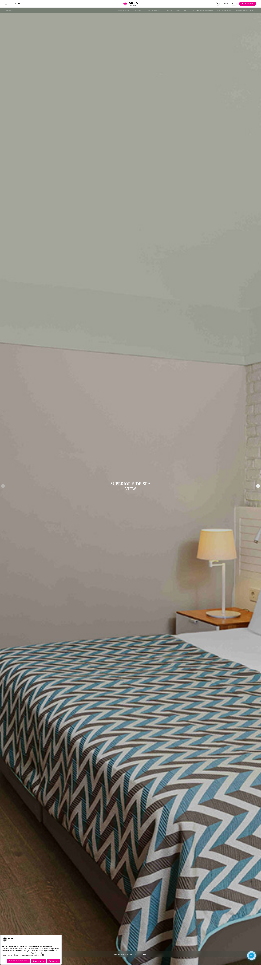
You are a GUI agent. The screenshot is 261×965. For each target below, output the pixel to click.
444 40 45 (224, 4)
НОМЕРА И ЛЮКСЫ (123, 10)
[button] (258, 486)
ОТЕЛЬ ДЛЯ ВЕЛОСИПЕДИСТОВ (245, 10)
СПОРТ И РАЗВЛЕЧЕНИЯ (224, 10)
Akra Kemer (9, 10)
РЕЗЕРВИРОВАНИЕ (248, 3)
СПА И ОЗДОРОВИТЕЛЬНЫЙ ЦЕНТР (202, 10)
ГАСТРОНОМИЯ (138, 10)
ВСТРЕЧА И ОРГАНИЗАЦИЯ (172, 10)
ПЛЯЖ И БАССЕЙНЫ (153, 10)
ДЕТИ (185, 10)
